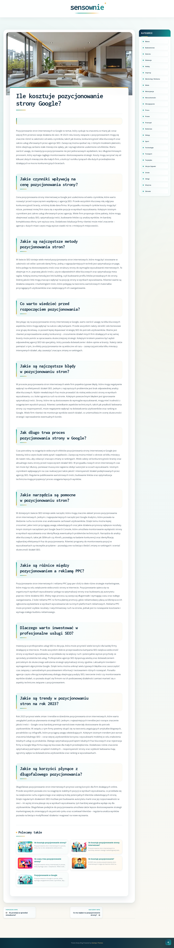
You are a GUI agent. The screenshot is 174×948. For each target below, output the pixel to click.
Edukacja (148, 60)
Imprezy (148, 73)
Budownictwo (150, 48)
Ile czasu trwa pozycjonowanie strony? (47, 860)
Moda (147, 85)
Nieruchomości (150, 98)
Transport (148, 154)
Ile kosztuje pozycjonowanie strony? (50, 842)
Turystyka (148, 160)
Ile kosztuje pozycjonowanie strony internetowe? (103, 843)
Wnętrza (148, 185)
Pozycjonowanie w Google (45, 875)
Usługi (147, 179)
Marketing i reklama (152, 79)
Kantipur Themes (97, 943)
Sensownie (87, 7)
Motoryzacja (149, 91)
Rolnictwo (148, 129)
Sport (147, 141)
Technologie (149, 148)
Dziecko (148, 54)
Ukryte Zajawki (150, 166)
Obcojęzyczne (150, 104)
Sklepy (147, 135)
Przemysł (148, 123)
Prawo (147, 116)
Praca (147, 110)
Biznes (147, 41)
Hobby (147, 66)
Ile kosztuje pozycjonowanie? (101, 859)
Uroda (147, 172)
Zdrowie (148, 191)
